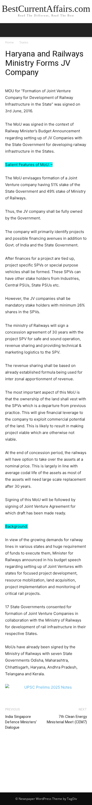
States (23, 42)
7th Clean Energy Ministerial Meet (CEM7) (67, 719)
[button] (85, 30)
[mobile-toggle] (9, 30)
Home (9, 42)
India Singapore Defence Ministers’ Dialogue (21, 722)
